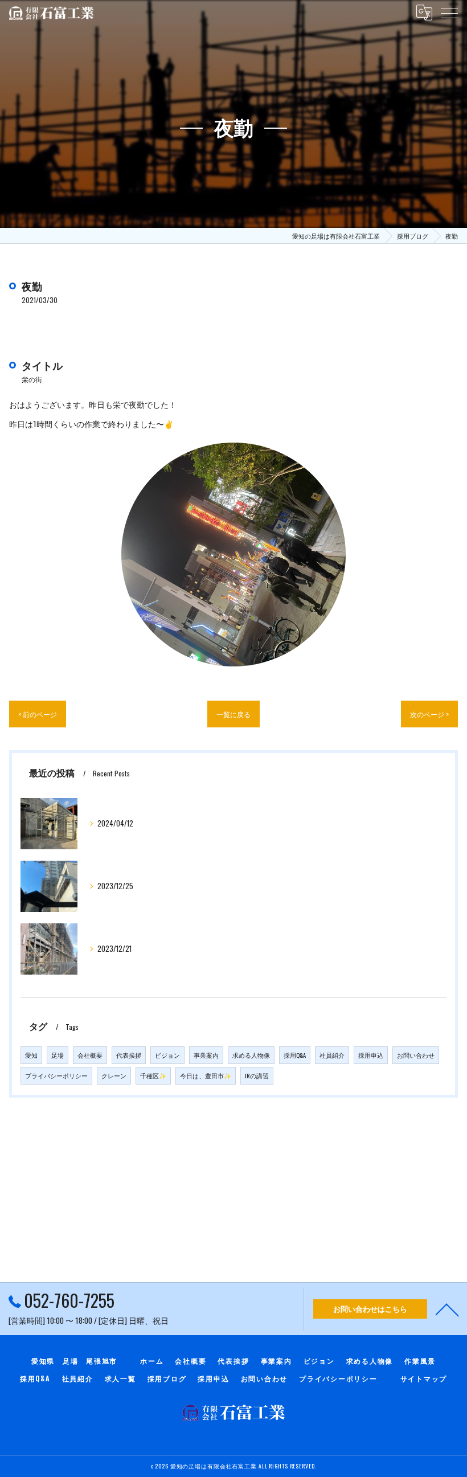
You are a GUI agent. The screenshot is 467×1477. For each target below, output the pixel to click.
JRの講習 (257, 1075)
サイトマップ (424, 1378)
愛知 (31, 1054)
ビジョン (167, 1054)
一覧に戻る (233, 714)
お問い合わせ (416, 1054)
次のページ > (429, 714)
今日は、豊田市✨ (205, 1075)
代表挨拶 (128, 1054)
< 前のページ (37, 714)
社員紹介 (332, 1054)
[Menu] (449, 12)
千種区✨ (153, 1075)
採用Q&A (295, 1054)
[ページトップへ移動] (447, 1309)
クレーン (113, 1075)
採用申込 (370, 1054)
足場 (57, 1054)
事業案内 (206, 1054)
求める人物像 (251, 1054)
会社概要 (90, 1054)
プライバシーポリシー (56, 1075)
